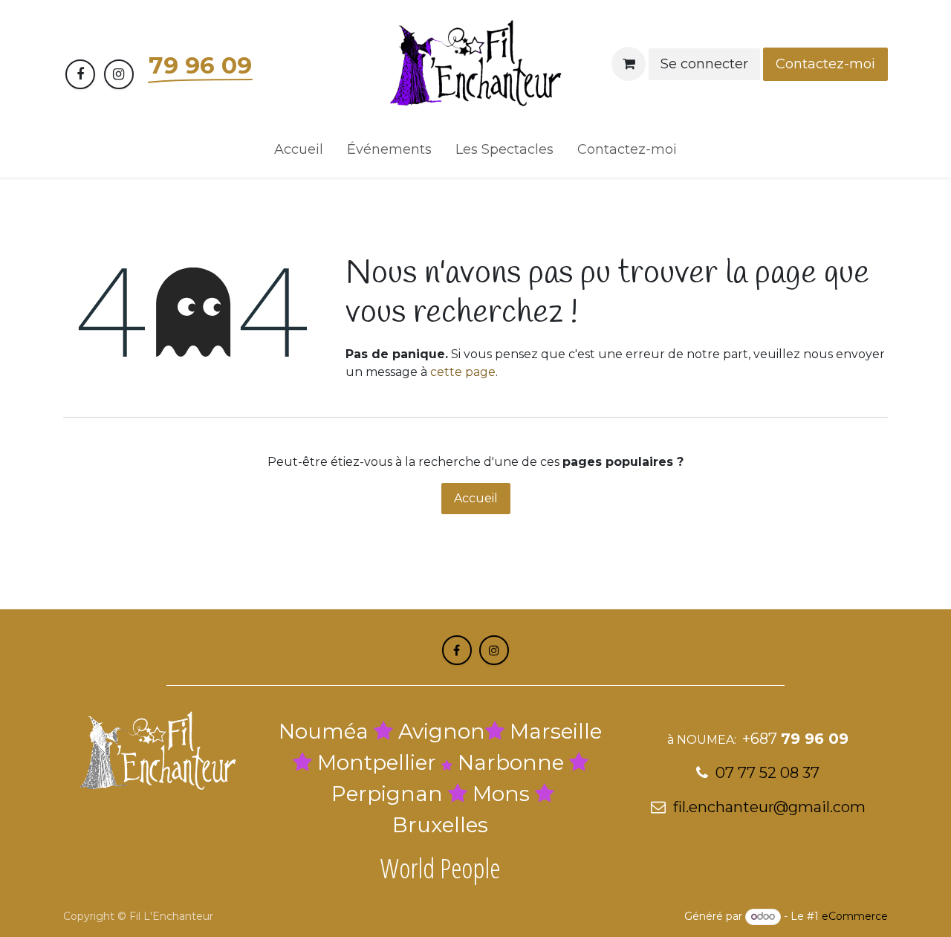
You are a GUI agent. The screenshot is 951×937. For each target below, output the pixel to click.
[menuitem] (298, 153)
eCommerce (855, 916)
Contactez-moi (825, 64)
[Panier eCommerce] (628, 64)
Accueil (476, 498)
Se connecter (704, 64)
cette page (463, 372)
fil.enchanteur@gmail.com (769, 807)
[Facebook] (80, 74)
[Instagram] (119, 74)
